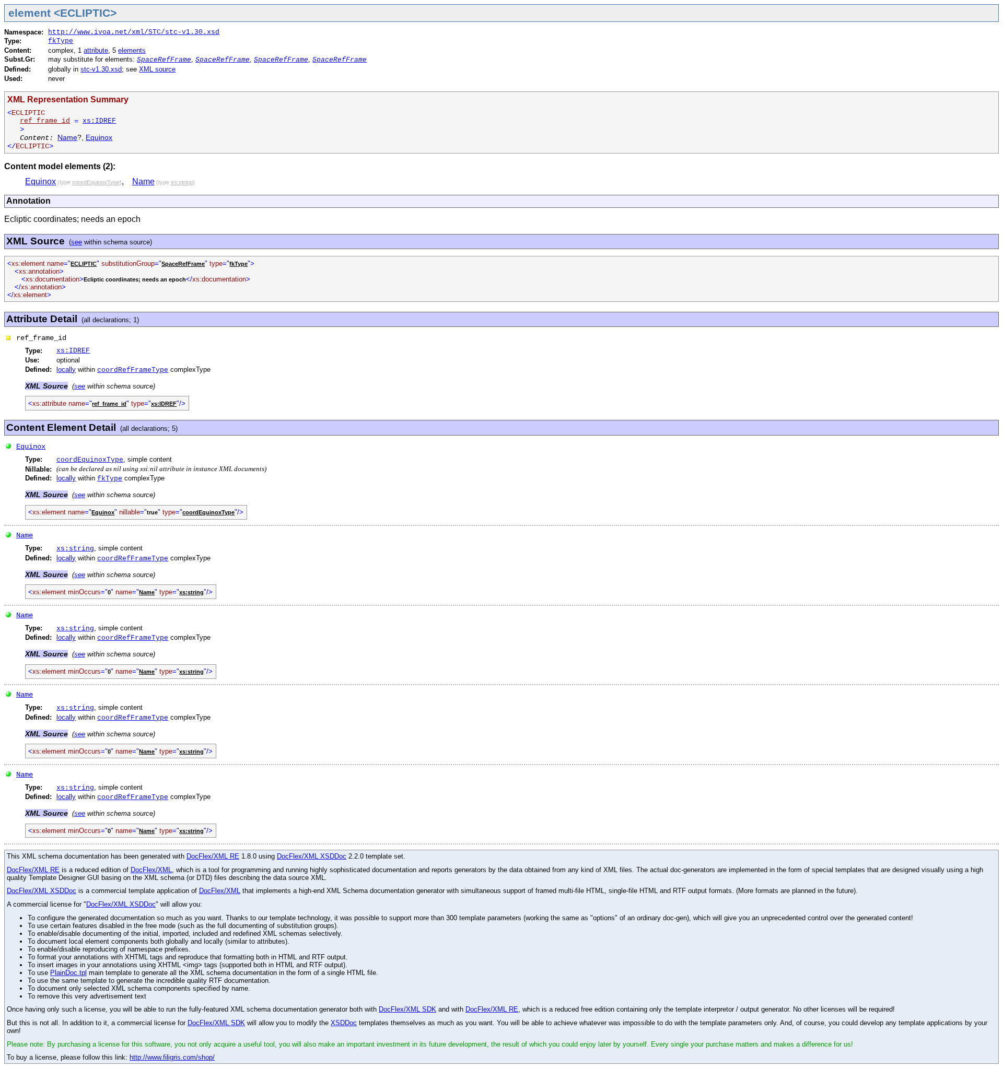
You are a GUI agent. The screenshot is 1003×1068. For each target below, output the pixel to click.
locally (66, 369)
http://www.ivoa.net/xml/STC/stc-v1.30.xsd (133, 32)
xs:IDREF (99, 121)
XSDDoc (344, 1023)
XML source (157, 69)
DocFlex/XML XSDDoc (311, 856)
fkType (60, 41)
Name (67, 138)
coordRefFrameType (132, 370)
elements (132, 50)
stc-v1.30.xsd (101, 69)
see (76, 242)
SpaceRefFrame (164, 60)
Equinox (99, 138)
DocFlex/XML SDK (407, 1009)
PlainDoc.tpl (68, 973)
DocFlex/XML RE (212, 856)
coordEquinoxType (89, 460)
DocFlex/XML (151, 870)
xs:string (75, 549)
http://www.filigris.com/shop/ (172, 1057)
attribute (96, 50)
